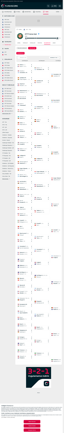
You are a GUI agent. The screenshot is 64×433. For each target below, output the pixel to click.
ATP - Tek (28, 29)
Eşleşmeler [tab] (20, 53)
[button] (59, 38)
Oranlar (25, 42)
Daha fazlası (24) (6, 113)
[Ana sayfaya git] (12, 6)
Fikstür (40, 42)
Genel (18, 42)
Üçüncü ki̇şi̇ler (50, 411)
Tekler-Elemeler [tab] (21, 48)
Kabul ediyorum (32, 421)
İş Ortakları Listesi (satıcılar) (8, 417)
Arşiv (54, 42)
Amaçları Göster (32, 430)
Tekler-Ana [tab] (32, 48)
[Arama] (48, 6)
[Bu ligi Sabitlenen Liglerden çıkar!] (38, 34)
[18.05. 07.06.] (42, 38)
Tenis (20, 29)
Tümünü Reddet (32, 425)
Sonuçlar (32, 42)
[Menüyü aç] (59, 6)
